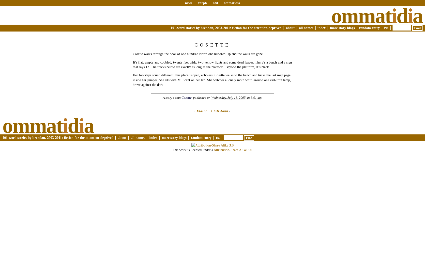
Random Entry (369, 28)
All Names (306, 28)
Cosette (187, 97)
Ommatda (377, 16)
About (290, 28)
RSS (386, 28)
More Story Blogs (342, 28)
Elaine (202, 111)
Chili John (219, 111)
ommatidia (232, 3)
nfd (215, 3)
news (188, 3)
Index (322, 28)
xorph (202, 3)
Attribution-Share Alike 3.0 (233, 150)
